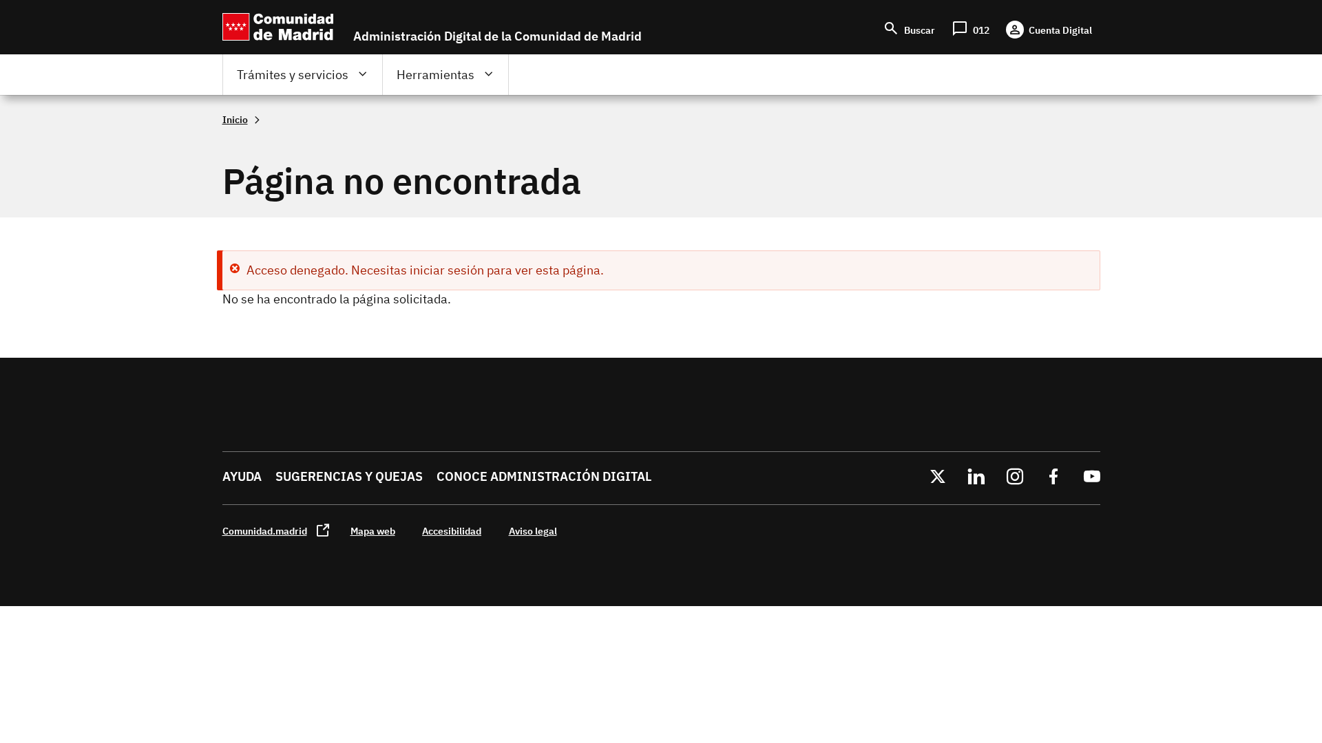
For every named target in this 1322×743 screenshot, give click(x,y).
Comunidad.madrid (264, 530)
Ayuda (242, 476)
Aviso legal (533, 530)
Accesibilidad (451, 530)
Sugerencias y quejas (349, 476)
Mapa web (372, 530)
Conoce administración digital (544, 476)
